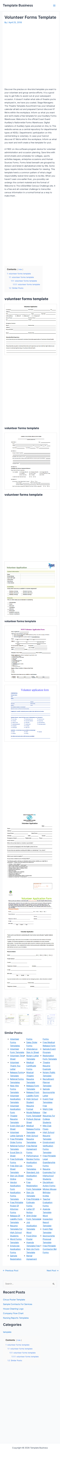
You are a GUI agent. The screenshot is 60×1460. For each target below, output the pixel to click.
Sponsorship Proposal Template (49, 1239)
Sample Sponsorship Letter (49, 1092)
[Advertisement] (30, 56)
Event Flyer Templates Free (48, 1102)
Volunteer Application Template (15, 1099)
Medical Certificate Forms (31, 1065)
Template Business (18, 5)
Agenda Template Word (47, 1212)
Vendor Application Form (15, 1185)
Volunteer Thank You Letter (15, 1065)
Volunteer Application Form (15, 1109)
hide (20, 269)
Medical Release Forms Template (33, 1129)
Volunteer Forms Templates (15, 1042)
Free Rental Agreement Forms (31, 1149)
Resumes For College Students (49, 1119)
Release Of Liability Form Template (16, 1219)
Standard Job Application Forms (32, 1175)
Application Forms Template (15, 1195)
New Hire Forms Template (14, 1089)
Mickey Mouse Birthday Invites (49, 1192)
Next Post (53, 1271)
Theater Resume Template (14, 1119)
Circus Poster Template (14, 1299)
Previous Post (10, 1271)
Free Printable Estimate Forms (32, 1202)
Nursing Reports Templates (16, 1318)
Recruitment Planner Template (48, 1082)
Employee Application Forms (15, 1249)
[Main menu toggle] (54, 5)
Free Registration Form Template (33, 1185)
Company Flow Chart (13, 1313)
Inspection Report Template (48, 1222)
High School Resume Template (48, 1135)
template (7, 1332)
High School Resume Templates (32, 1139)
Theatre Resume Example (47, 1065)
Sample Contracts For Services (17, 1304)
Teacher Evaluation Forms (47, 1202)
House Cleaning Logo (13, 1309)
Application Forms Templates (31, 1165)
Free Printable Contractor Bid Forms (50, 1249)
